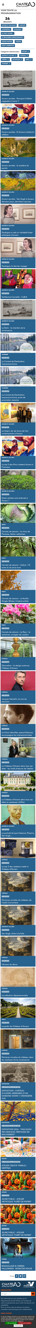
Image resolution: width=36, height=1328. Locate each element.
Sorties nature (7, 41)
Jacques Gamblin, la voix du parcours (14, 700)
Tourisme (5, 63)
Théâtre (18, 41)
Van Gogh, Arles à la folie (13, 933)
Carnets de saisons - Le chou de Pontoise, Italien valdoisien (16, 532)
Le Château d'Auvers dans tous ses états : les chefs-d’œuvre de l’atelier (17, 767)
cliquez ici (20, 1321)
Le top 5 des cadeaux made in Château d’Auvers (15, 867)
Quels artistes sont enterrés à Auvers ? (15, 499)
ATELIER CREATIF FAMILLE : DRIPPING (14, 1166)
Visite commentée (8, 45)
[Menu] (3, 4)
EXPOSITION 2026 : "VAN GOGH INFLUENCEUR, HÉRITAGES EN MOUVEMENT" (16, 1132)
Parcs (28, 59)
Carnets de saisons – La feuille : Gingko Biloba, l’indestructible (16, 599)
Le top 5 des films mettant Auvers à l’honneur (17, 465)
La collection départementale (15, 995)
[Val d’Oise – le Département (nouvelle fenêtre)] (29, 1285)
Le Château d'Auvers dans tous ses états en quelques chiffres (17, 800)
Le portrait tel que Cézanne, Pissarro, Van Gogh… (18, 834)
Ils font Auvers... (7, 33)
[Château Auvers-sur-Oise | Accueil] (25, 4)
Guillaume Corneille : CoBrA (14, 297)
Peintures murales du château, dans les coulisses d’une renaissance (17, 1058)
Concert (22, 25)
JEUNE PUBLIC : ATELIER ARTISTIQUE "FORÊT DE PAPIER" (16, 1200)
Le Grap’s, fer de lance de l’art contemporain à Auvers (15, 432)
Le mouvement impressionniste (12, 37)
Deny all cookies (25, 1323)
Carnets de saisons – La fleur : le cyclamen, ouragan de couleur (16, 633)
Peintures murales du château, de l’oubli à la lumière (16, 901)
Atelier (24, 51)
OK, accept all (11, 1323)
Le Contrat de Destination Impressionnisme (13, 362)
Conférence (6, 29)
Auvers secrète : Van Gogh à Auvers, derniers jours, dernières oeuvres (18, 200)
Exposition (16, 59)
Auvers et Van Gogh (9, 25)
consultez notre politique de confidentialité (16, 1309)
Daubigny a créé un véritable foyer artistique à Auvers (17, 233)
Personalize (18, 1325)
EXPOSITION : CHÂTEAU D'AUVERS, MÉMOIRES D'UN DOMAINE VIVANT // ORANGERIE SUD (17, 1094)
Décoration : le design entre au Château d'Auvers (15, 666)
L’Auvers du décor (10, 964)
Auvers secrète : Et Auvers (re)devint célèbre (18, 133)
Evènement (18, 29)
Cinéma (4, 59)
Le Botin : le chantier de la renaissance (13, 329)
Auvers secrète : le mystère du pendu (15, 166)
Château (23, 55)
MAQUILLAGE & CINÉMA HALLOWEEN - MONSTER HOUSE (17, 1267)
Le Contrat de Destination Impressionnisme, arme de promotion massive (13, 397)
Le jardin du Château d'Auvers (15, 1026)
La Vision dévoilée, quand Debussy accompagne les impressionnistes (17, 733)
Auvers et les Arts (8, 55)
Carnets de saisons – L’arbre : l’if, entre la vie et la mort (16, 566)
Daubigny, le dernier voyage (14, 266)
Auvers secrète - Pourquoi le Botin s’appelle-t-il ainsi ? (17, 99)
